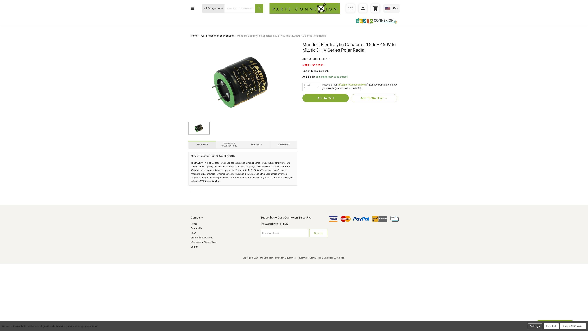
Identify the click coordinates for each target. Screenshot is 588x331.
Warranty (256, 145)
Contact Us (196, 228)
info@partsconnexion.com (352, 84)
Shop (193, 233)
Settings (535, 326)
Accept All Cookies (572, 326)
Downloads (284, 145)
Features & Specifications (229, 144)
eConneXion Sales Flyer (203, 242)
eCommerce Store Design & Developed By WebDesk (322, 258)
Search (194, 246)
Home (194, 223)
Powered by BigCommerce (285, 258)
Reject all (551, 326)
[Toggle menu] (192, 8)
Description (202, 145)
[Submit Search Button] (259, 8)
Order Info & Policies (202, 237)
